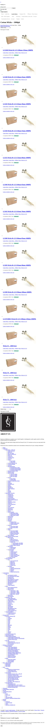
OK (1, 725)
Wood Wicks (10, 595)
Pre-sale (35, 16)
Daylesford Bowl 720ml (15, 467)
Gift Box (12, 570)
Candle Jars (7, 14)
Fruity (9, 622)
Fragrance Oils (22, 14)
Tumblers (9, 520)
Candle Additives (11, 585)
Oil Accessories (11, 643)
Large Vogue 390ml (14, 531)
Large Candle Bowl (11, 504)
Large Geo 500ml (13, 474)
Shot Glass (10, 519)
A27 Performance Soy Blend (13, 576)
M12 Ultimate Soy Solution (13, 579)
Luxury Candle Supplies (10, 710)
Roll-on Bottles (11, 661)
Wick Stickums (11, 596)
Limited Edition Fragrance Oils (14, 637)
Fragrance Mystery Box (12, 639)
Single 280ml (12, 478)
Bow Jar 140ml (11, 453)
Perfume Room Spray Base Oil (14, 642)
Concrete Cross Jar (11, 557)
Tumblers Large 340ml (14, 523)
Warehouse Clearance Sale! (13, 674)
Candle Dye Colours (12, 612)
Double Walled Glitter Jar (13, 499)
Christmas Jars (10, 495)
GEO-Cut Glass (11, 473)
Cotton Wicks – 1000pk (13, 52)
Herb (9, 623)
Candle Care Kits (11, 601)
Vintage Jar (10, 528)
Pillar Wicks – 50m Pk (14, 594)
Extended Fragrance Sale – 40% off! (15, 673)
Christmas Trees (11, 457)
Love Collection (11, 507)
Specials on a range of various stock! (15, 676)
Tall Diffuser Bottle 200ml (13, 653)
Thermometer (10, 606)
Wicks (4, 25)
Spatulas (9, 605)
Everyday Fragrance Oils (10, 616)
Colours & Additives (9, 611)
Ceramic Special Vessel (14, 555)
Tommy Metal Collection (15, 545)
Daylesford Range (11, 466)
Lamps (9, 482)
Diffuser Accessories (12, 656)
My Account (7, 694)
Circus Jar (10, 458)
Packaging (10, 566)
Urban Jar (10, 525)
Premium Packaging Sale (13, 687)
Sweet (9, 629)
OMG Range (10, 509)
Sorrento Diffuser (11, 655)
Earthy (9, 619)
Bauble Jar (10, 452)
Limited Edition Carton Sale (27, 16)
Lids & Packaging (8, 558)
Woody (9, 632)
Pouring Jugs (10, 604)
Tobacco (9, 631)
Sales (13, 16)
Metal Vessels (10, 537)
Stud (9, 489)
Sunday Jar (10, 518)
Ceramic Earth (13, 553)
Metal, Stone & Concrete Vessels (11, 536)
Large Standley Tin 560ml (18, 543)
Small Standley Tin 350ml (18, 544)
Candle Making (14, 14)
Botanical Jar (10, 494)
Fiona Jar (12, 538)
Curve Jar (10, 465)
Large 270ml (12, 462)
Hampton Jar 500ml (11, 501)
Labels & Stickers (11, 609)
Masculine (10, 625)
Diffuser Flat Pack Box (14, 571)
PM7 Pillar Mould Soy (12, 581)
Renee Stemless (11, 511)
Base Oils (7, 640)
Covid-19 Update (8, 702)
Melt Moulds (7, 665)
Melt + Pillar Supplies (5, 16)
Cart (6, 696)
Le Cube (9, 505)
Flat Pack (12, 567)
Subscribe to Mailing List (10, 704)
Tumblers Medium (13, 524)
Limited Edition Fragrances (10, 636)
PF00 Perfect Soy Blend (12, 580)
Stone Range (10, 546)
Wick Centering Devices (12, 587)
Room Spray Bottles (12, 659)
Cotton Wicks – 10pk (14, 590)
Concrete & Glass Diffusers (13, 651)
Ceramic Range (11, 549)
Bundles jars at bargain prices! (13, 669)
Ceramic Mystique (13, 554)
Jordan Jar (10, 503)
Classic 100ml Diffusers (12, 647)
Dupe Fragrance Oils (9, 635)
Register (18, 18)
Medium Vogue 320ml (14, 533)
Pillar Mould (7, 666)
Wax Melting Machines (12, 599)
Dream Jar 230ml (11, 498)
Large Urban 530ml (14, 526)
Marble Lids (12, 562)
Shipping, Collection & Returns (11, 711)
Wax (6, 574)
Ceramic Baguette (13, 551)
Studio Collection (11, 488)
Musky (9, 626)
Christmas (10, 618)
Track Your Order (8, 697)
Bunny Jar (10, 455)
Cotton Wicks (5, 52)
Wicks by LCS (8, 25)
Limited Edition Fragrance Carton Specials (16, 638)
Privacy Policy (37, 710)
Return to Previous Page (5, 26)
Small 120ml (12, 460)
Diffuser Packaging (11, 657)
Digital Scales (10, 600)
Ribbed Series (10, 516)
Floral (9, 620)
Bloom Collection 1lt (12, 454)
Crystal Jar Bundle (11, 464)
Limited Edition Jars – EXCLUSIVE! (15, 684)
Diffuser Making (8, 646)
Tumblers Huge (13, 521)
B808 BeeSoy (10, 582)
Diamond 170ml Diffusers (13, 650)
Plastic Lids (12, 564)
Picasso (9, 510)
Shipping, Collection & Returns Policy (12, 698)
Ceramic (12, 550)
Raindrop (9, 486)
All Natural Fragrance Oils (10, 633)
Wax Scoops (10, 607)
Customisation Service (5, 18)
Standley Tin (12, 541)
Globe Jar (10, 500)
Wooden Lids (12, 565)
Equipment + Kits (8, 597)
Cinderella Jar (10, 496)
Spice (9, 628)
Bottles (6, 658)
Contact (22, 18)
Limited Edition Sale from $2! (13, 677)
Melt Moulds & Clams (12, 608)
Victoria (9, 490)
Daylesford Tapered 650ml (15, 468)
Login (6, 693)
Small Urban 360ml (14, 527)
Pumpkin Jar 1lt (11, 484)
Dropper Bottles (11, 660)
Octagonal (10, 483)
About (6, 703)
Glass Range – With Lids (10, 449)
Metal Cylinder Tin (14, 539)
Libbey (9, 506)
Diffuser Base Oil (11, 641)
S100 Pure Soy (11, 577)
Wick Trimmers (11, 588)
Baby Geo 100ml (13, 476)
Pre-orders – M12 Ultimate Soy (14, 681)
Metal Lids (12, 561)
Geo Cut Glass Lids (14, 560)
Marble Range (13, 547)
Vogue (9, 529)
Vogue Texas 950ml (14, 530)
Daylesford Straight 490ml (15, 469)
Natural (9, 627)
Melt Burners (7, 663)
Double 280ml (13, 479)
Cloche (9, 459)
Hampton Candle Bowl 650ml (14, 480)
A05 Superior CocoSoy (12, 575)
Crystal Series (10, 497)
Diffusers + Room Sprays (32, 14)
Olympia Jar (10, 508)
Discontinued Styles (12, 683)
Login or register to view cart (8, 57)
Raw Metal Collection (14, 540)
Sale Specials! (8, 672)
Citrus (9, 617)
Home (2, 14)
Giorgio (9, 477)
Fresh (9, 621)
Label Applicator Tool (12, 610)
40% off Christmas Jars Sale (13, 679)
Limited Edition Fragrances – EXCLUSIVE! (16, 686)
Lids (9, 559)
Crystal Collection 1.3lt (12, 463)
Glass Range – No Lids (9, 493)
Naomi (9, 485)
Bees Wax (10, 584)
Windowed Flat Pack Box (15, 568)
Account (12, 18)
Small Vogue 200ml (14, 534)
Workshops (18, 16)
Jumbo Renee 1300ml (14, 515)
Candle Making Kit (11, 598)
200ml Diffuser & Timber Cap (14, 649)
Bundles (9, 492)
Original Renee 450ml (14, 514)
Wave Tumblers (11, 535)
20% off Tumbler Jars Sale (13, 678)
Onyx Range (12, 548)
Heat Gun (10, 602)
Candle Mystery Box (12, 670)
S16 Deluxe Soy (11, 578)
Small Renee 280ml (14, 513)
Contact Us (7, 701)
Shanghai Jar (10, 487)
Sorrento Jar (10, 517)
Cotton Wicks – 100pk (14, 591)
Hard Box (12, 569)
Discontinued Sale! (9, 682)
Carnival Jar (10, 456)
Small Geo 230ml (13, 475)
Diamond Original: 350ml (13, 470)
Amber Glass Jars (11, 450)
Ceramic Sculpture (13, 556)
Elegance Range (11, 472)
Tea (8, 630)
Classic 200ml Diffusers (12, 648)
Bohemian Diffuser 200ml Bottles (14, 652)
